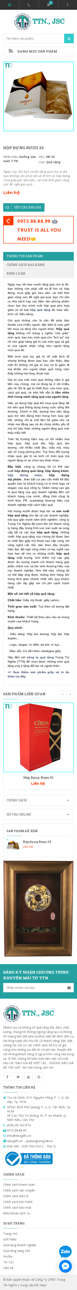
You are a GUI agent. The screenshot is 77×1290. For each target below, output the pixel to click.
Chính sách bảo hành (18, 1202)
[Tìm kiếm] (69, 38)
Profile (7, 1256)
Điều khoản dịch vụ (16, 1213)
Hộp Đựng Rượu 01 (38, 777)
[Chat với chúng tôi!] (65, 1266)
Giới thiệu (9, 1239)
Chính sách (17, 800)
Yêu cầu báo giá (27, 207)
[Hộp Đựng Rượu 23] (38, 845)
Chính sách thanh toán (19, 1185)
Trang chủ (10, 1234)
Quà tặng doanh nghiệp (19, 1245)
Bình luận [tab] (16, 273)
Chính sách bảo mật (17, 1207)
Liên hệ (8, 1268)
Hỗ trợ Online (19, 814)
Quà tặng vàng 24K (16, 1251)
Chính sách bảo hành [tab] (26, 265)
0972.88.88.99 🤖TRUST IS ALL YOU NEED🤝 (39, 230)
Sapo (43, 1285)
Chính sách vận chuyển (19, 1190)
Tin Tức (8, 1262)
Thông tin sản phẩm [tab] (25, 256)
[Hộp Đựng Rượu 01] (38, 737)
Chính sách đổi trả (15, 1196)
